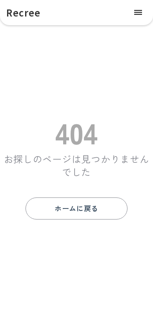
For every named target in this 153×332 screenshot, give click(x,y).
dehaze (138, 12)
